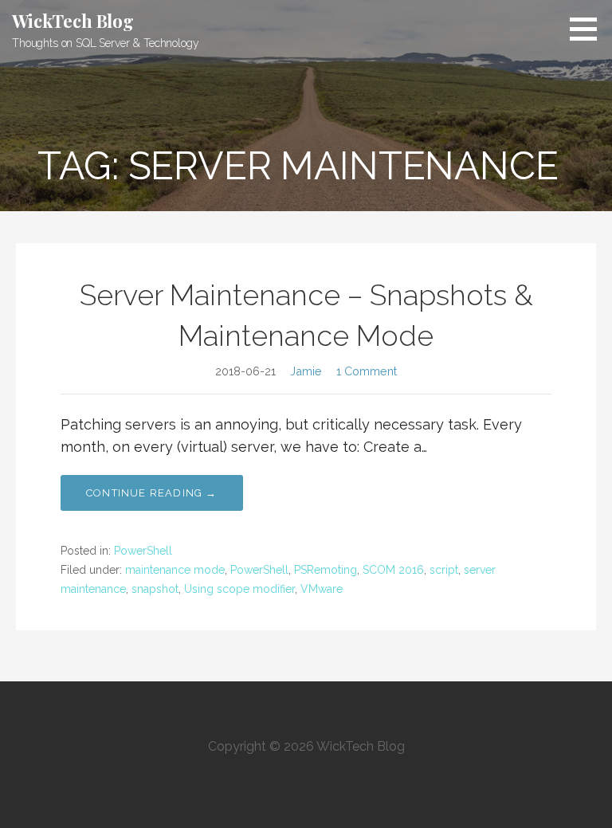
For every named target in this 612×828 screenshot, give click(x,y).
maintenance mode (175, 569)
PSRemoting (325, 569)
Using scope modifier (239, 589)
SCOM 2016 (393, 569)
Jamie (306, 371)
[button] (589, 28)
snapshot (154, 589)
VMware (321, 589)
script (444, 569)
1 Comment (366, 371)
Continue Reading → (152, 493)
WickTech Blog (73, 21)
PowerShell (143, 550)
